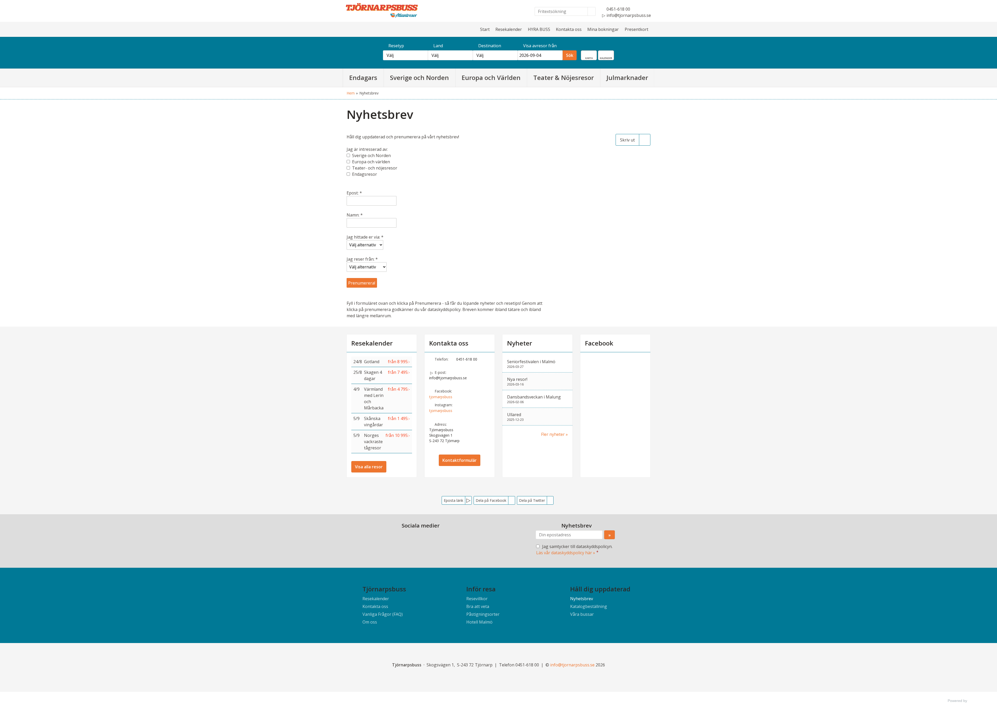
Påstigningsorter (483, 614)
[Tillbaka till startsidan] (389, 10)
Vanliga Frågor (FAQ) (382, 614)
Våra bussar (582, 614)
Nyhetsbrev (581, 598)
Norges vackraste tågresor (373, 441)
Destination (489, 46)
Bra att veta (477, 606)
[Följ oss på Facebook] (415, 537)
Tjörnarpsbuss (384, 589)
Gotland (371, 361)
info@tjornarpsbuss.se (448, 377)
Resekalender (508, 29)
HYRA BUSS (539, 29)
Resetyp (396, 46)
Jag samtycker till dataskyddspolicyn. (574, 550)
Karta (593, 54)
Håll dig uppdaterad (600, 589)
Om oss (369, 622)
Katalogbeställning (588, 606)
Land (438, 46)
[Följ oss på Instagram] (426, 537)
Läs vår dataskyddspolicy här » (565, 553)
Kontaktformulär (459, 460)
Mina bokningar (603, 29)
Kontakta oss (569, 29)
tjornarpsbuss (440, 396)
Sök (569, 55)
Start (485, 29)
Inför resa (481, 589)
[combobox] (405, 55)
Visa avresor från (540, 46)
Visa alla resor (369, 467)
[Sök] (592, 11)
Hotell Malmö (479, 622)
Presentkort (636, 29)
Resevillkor (477, 598)
